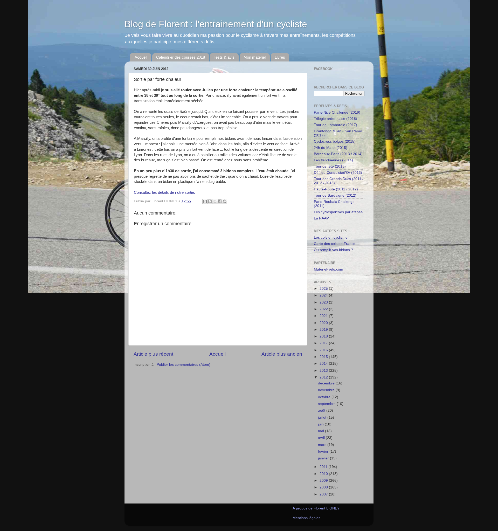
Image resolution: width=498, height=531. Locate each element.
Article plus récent (153, 354)
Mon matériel (255, 57)
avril (322, 438)
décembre (327, 383)
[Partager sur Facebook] (219, 201)
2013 (324, 371)
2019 (324, 330)
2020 (324, 323)
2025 (324, 289)
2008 (324, 487)
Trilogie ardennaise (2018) (335, 119)
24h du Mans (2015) (330, 148)
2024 (324, 295)
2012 (324, 377)
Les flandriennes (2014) (333, 160)
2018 (324, 336)
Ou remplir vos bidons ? (333, 250)
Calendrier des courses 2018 (180, 57)
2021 (324, 316)
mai (321, 431)
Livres (280, 57)
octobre (324, 397)
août (322, 410)
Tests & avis (224, 57)
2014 (324, 364)
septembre (327, 404)
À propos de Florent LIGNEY (316, 508)
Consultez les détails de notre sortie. (164, 192)
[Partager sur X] (214, 201)
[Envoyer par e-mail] (205, 201)
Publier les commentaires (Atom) (183, 365)
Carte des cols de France (334, 244)
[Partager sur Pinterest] (224, 201)
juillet (322, 417)
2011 (324, 467)
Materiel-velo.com (328, 269)
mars (322, 445)
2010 (324, 474)
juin (321, 424)
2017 (324, 343)
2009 (324, 480)
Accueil (141, 57)
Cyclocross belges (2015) (335, 141)
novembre (327, 390)
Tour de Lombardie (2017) (335, 125)
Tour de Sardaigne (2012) (335, 195)
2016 (324, 350)
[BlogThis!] (209, 201)
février (323, 451)
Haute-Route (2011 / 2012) (336, 189)
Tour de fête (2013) (330, 166)
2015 (324, 357)
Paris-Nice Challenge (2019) (337, 112)
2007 (324, 494)
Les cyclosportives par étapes (338, 212)
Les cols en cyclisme (331, 237)
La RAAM (321, 218)
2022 (324, 309)
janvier (324, 458)
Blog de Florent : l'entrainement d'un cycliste (216, 24)
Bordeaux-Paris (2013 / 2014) (338, 154)
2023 (324, 302)
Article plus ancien (281, 354)
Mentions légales (306, 518)
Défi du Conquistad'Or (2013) (338, 173)
